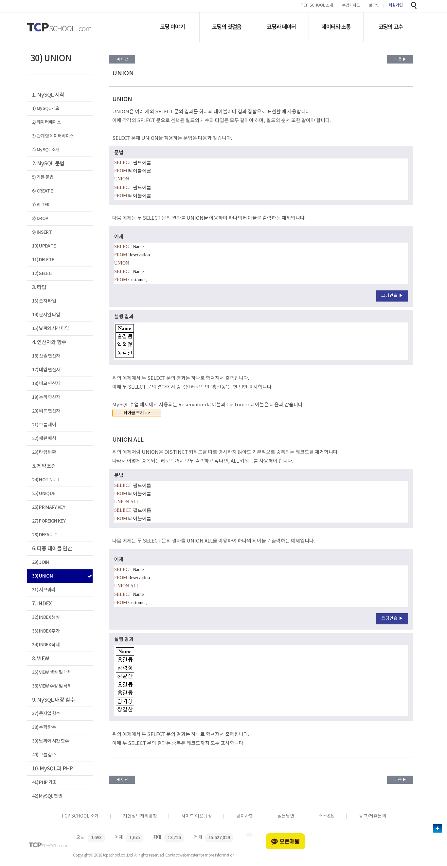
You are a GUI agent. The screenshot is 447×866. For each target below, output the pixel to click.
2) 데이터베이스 (46, 122)
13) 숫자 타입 (44, 301)
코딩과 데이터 (281, 27)
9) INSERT (42, 232)
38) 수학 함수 (44, 727)
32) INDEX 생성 (46, 617)
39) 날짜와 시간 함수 (50, 741)
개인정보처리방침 (140, 816)
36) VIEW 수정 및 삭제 (51, 686)
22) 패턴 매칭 (44, 438)
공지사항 (244, 816)
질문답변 (286, 816)
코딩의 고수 (391, 27)
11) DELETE (43, 260)
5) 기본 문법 (43, 177)
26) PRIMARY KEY (48, 507)
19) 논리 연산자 (46, 397)
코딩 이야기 (172, 27)
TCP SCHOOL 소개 (317, 6)
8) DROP (40, 218)
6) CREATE (42, 191)
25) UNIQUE (43, 493)
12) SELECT (43, 273)
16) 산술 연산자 (46, 356)
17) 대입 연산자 (46, 370)
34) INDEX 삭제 (46, 645)
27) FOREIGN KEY (48, 521)
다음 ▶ (400, 59)
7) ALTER (41, 205)
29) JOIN (40, 562)
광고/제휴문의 (372, 816)
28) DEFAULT (45, 535)
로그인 (374, 6)
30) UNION (42, 576)
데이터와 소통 (335, 27)
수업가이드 (351, 6)
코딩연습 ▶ (392, 295)
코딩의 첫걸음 (226, 27)
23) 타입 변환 (44, 452)
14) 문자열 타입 (46, 315)
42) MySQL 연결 (47, 796)
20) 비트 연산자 (46, 411)
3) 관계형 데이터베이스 (53, 136)
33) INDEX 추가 (46, 631)
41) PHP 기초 (44, 782)
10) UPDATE (44, 246)
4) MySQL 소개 (46, 150)
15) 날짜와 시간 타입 (50, 328)
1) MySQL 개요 (46, 108)
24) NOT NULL (46, 480)
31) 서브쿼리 (43, 590)
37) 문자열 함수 (46, 713)
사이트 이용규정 (196, 816)
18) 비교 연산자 (46, 383)
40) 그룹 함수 (44, 755)
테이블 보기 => (136, 412)
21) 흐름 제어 (44, 425)
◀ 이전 (122, 59)
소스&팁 (327, 816)
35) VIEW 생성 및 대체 (51, 672)
